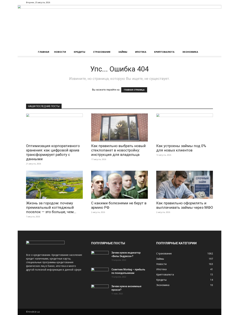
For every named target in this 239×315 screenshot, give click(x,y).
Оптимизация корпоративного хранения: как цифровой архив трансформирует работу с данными (53, 152)
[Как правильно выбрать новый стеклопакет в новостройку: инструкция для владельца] (119, 127)
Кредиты (79, 51)
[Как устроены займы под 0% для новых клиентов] (184, 127)
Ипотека (140, 51)
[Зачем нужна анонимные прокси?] (100, 291)
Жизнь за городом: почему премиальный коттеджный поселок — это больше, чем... (51, 207)
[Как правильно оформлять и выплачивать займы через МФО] (184, 185)
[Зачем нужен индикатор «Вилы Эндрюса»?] (100, 257)
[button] (209, 52)
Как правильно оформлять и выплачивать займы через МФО (184, 205)
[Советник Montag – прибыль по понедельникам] (100, 274)
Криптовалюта (164, 51)
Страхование (101, 51)
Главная (43, 51)
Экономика (190, 51)
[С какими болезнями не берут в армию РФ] (119, 185)
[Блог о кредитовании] (119, 26)
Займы (122, 51)
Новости (60, 51)
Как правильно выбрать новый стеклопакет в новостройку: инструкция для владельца (118, 150)
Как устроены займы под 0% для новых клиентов (181, 148)
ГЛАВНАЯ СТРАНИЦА (134, 90)
